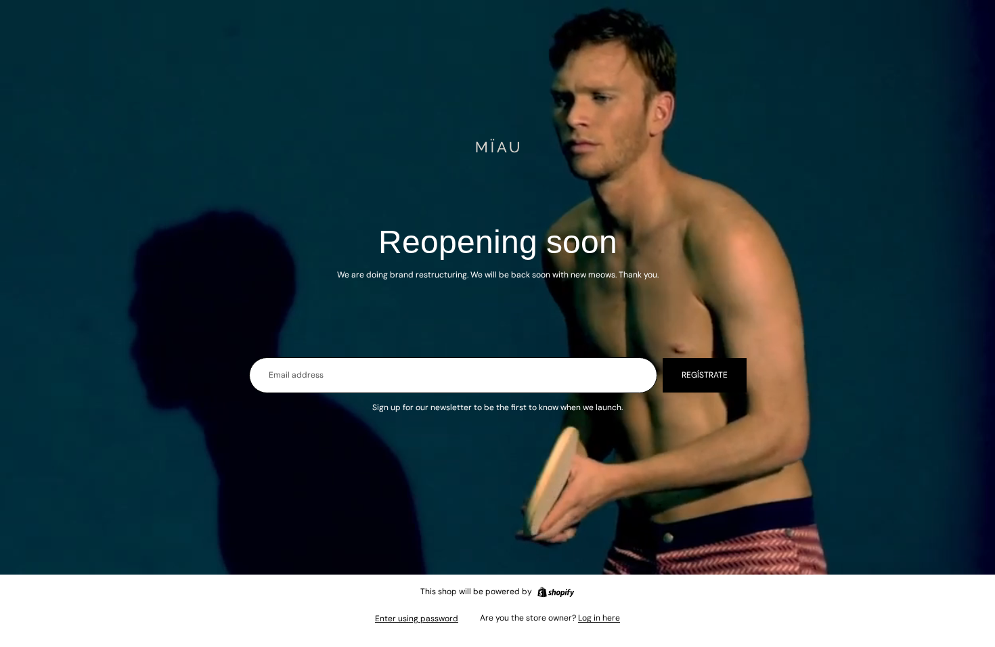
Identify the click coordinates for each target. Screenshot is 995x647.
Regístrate (705, 375)
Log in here (599, 617)
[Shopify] (555, 592)
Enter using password (416, 618)
